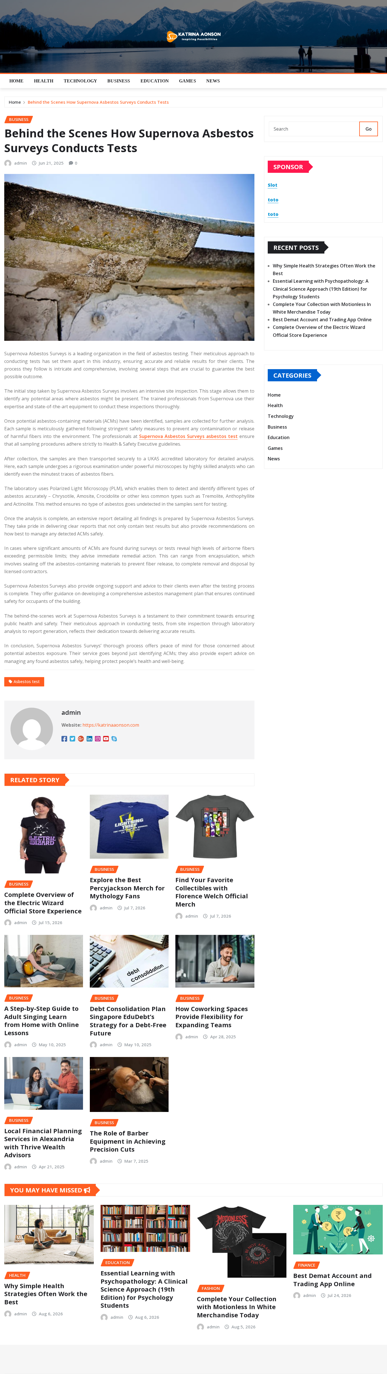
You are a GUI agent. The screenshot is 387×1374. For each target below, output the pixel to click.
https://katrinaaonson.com (110, 725)
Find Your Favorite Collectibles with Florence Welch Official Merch (211, 891)
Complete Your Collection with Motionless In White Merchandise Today (237, 1306)
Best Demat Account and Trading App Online (322, 319)
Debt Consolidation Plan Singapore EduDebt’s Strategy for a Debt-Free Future (128, 1020)
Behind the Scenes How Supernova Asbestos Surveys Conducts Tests (98, 102)
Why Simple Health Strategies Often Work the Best (45, 1293)
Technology (80, 80)
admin (20, 163)
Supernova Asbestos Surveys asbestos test (188, 436)
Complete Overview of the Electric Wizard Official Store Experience (43, 902)
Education (155, 80)
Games (187, 80)
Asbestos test (27, 681)
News (213, 80)
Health (44, 80)
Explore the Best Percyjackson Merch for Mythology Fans (127, 887)
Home (16, 80)
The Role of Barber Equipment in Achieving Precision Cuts (127, 1141)
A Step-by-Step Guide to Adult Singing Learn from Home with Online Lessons (41, 1020)
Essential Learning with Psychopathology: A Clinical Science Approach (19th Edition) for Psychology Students (321, 288)
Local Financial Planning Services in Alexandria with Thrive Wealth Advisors (43, 1142)
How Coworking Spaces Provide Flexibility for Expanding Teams (211, 1016)
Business (118, 80)
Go (368, 129)
